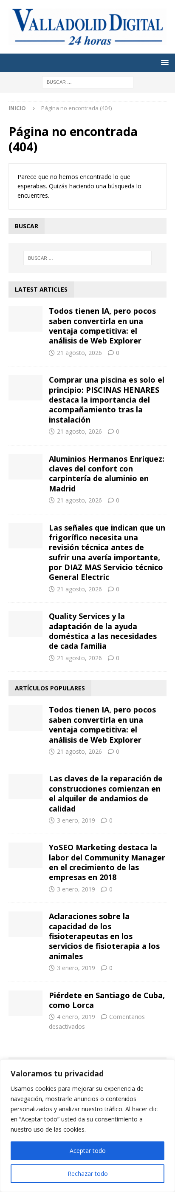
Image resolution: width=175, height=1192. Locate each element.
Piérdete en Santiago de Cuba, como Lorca (107, 1000)
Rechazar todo (88, 1173)
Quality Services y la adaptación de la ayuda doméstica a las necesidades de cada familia (103, 631)
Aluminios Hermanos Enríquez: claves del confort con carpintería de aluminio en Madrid (106, 474)
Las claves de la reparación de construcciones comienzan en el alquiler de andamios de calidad (106, 793)
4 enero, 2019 (76, 1017)
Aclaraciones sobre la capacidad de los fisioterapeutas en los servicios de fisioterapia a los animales (104, 936)
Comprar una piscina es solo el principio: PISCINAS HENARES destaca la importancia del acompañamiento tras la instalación (106, 400)
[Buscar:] (87, 81)
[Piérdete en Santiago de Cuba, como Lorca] (25, 1003)
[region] (87, 1125)
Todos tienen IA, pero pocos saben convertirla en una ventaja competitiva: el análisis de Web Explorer (102, 326)
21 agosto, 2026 (79, 353)
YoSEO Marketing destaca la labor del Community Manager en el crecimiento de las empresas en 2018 (107, 862)
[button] (163, 62)
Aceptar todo (88, 1151)
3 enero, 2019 (76, 820)
